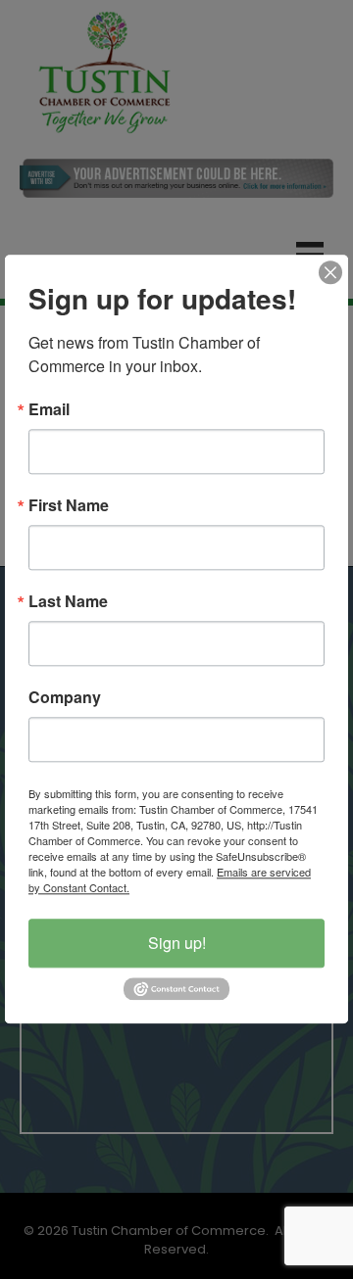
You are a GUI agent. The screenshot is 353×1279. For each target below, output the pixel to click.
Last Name (68, 601)
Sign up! (177, 942)
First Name (68, 505)
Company (64, 697)
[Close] (330, 272)
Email (49, 409)
